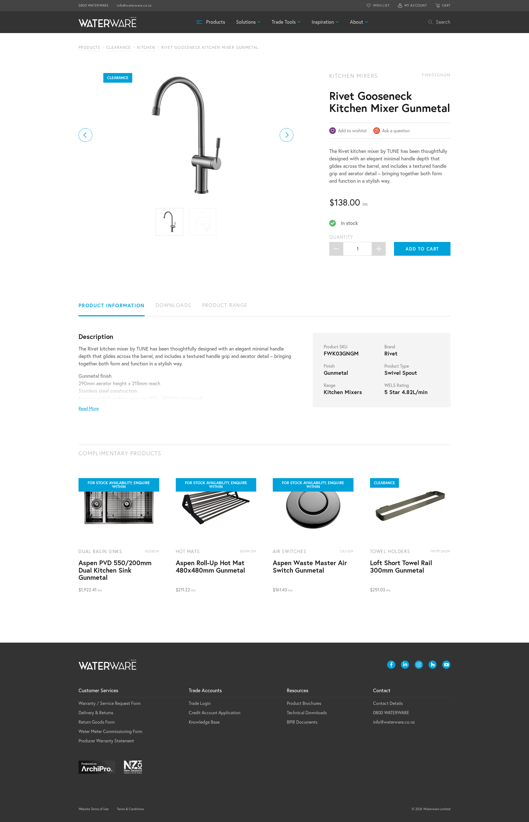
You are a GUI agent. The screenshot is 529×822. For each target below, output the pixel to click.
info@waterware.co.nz (134, 5)
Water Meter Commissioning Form (110, 731)
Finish (329, 366)
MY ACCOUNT (415, 5)
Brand (389, 346)
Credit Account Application (214, 712)
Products (215, 22)
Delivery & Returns (96, 712)
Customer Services (98, 690)
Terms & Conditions (130, 809)
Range (329, 385)
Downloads (173, 305)
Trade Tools (284, 22)
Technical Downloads (307, 712)
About (356, 22)
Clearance (118, 47)
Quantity (341, 237)
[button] (85, 135)
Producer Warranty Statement (106, 740)
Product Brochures (304, 703)
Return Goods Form (97, 722)
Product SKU (335, 346)
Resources (297, 690)
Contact (381, 690)
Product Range (224, 305)
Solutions (246, 22)
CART (446, 5)
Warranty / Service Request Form (110, 703)
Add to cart (422, 249)
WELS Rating (396, 385)
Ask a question (396, 130)
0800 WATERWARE (94, 5)
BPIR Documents (302, 722)
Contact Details (388, 703)
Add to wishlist (352, 130)
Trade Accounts (205, 690)
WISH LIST (381, 5)
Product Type (396, 366)
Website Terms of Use (94, 809)
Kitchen (146, 47)
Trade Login (199, 703)
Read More (89, 408)
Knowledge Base (204, 722)
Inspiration (323, 22)
